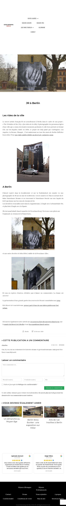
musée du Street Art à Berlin (14, 324)
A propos (58, 494)
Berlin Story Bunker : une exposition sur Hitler (33, 424)
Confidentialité (8, 499)
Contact (33, 32)
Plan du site (41, 499)
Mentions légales (58, 499)
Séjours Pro (40, 23)
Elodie (27, 331)
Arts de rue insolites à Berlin (54, 421)
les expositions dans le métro (39, 324)
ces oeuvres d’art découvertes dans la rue (44, 322)
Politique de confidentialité (27, 384)
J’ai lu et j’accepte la (21, 384)
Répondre (61, 345)
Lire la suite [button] (17, 471)
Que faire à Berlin (26, 27)
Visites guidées (32, 18)
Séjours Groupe (26, 23)
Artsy (58, 301)
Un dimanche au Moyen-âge (12, 420)
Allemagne (42, 27)
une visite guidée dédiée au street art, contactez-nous (34, 135)
